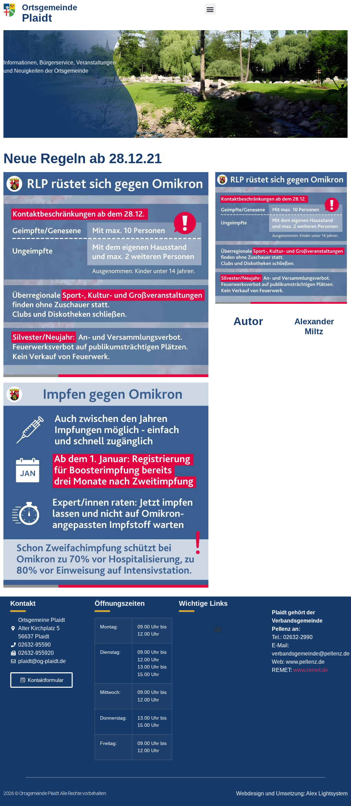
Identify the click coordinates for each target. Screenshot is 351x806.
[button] (210, 9)
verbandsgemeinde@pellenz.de (311, 654)
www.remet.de (310, 670)
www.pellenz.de (305, 662)
